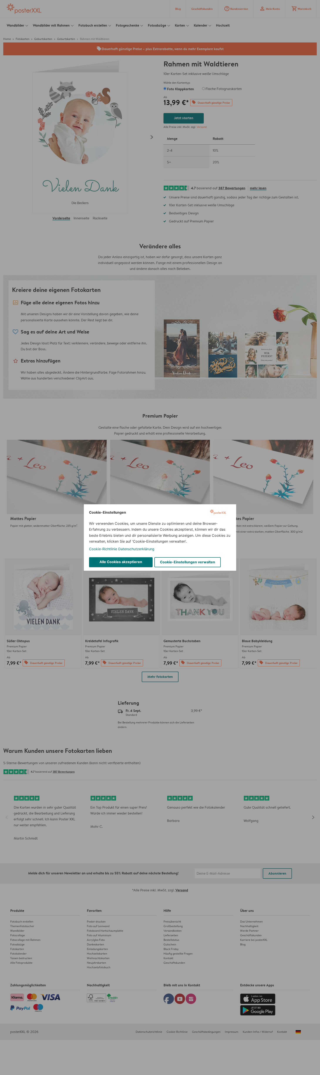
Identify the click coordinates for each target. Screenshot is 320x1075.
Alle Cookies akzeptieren (120, 562)
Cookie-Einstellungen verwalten (187, 562)
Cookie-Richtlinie (103, 549)
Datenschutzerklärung (136, 549)
